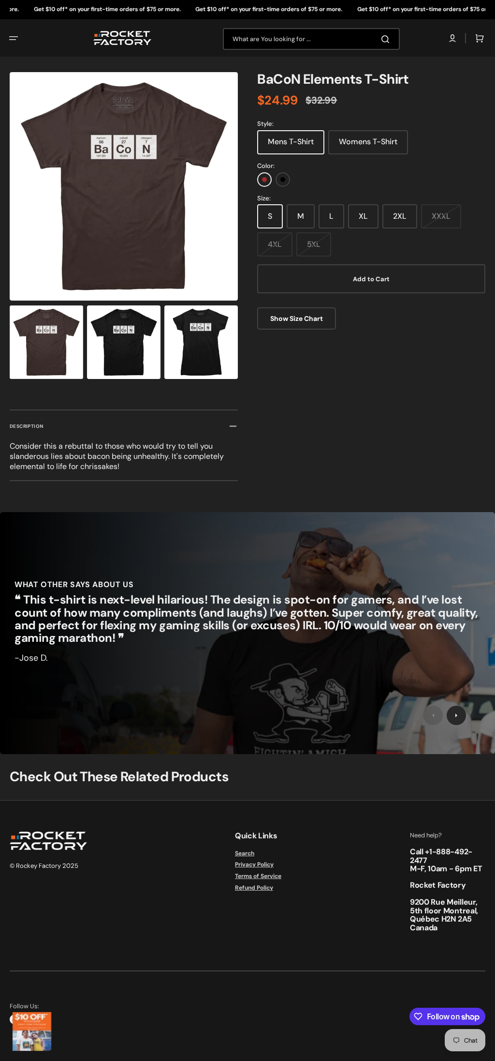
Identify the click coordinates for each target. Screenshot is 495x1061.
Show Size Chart (296, 318)
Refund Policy (254, 888)
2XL (400, 216)
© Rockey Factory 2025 (44, 866)
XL (363, 216)
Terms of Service (258, 876)
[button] (13, 38)
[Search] (387, 39)
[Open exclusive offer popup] (32, 1031)
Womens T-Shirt (368, 141)
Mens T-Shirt (291, 141)
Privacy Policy (254, 864)
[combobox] (311, 39)
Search (244, 853)
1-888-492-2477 (441, 856)
